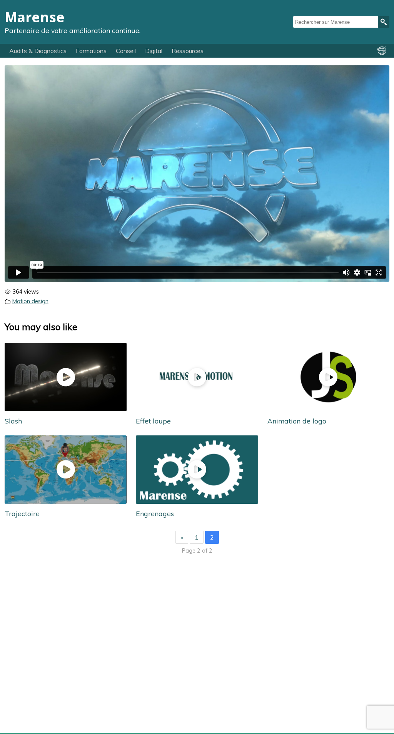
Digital (153, 51)
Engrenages (155, 513)
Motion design (30, 301)
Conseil (126, 51)
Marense (35, 17)
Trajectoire (22, 513)
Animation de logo (296, 421)
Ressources (188, 51)
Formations (91, 51)
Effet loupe (153, 421)
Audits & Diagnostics (38, 51)
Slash (13, 421)
